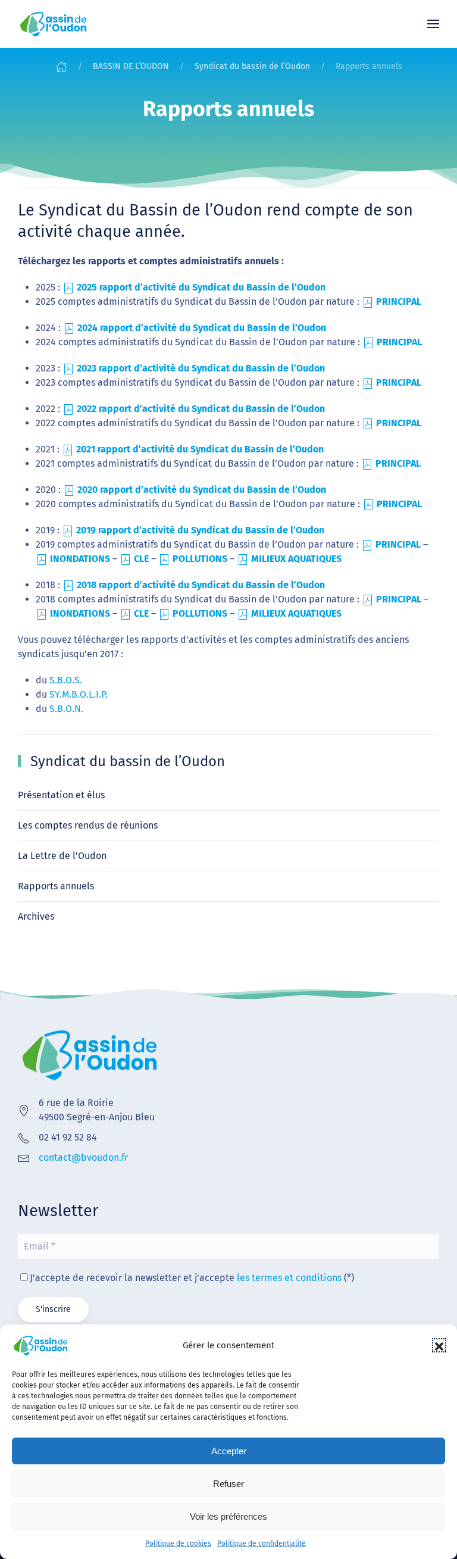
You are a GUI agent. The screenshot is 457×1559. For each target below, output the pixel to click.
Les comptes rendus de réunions (88, 825)
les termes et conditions (289, 1277)
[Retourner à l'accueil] (53, 24)
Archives (36, 916)
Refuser (228, 1484)
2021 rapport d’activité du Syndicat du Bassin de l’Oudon (200, 449)
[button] (439, 1345)
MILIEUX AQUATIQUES (296, 558)
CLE (142, 558)
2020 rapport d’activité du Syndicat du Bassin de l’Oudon (201, 489)
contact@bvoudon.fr (83, 1157)
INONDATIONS (80, 558)
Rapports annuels (56, 886)
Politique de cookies (178, 1543)
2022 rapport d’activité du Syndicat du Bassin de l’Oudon (201, 408)
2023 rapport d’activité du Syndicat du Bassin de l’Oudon (201, 368)
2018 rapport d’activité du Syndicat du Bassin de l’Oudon (201, 585)
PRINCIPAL (398, 301)
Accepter (228, 1451)
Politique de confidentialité (261, 1543)
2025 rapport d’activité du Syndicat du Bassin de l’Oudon (201, 287)
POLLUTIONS (200, 558)
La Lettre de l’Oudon (62, 855)
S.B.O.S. (65, 680)
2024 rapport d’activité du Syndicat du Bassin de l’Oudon (201, 327)
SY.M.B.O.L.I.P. (78, 694)
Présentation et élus (61, 795)
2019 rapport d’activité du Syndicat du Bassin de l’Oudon (200, 530)
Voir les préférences (228, 1516)
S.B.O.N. (66, 708)
